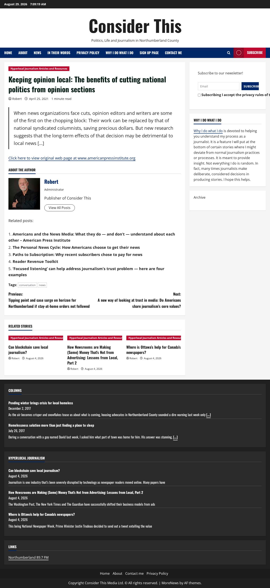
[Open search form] (228, 53)
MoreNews (170, 583)
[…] (208, 414)
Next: (139, 300)
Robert (17, 99)
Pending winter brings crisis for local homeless (40, 402)
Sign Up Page (149, 52)
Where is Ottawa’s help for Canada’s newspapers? (153, 349)
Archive (199, 197)
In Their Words (58, 52)
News (37, 52)
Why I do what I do (119, 52)
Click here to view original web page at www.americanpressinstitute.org (71, 158)
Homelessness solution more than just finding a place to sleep (51, 425)
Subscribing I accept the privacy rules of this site (229, 94)
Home (8, 52)
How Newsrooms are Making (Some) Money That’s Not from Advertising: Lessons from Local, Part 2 (92, 355)
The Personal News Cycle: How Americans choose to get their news (76, 247)
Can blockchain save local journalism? (28, 349)
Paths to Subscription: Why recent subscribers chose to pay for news (77, 254)
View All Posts (59, 207)
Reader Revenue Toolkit (35, 261)
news (42, 285)
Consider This (135, 25)
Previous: (49, 300)
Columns (15, 390)
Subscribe (255, 52)
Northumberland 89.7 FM (28, 557)
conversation (27, 285)
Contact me (173, 52)
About (22, 52)
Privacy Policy (88, 52)
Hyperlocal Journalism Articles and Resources (39, 68)
